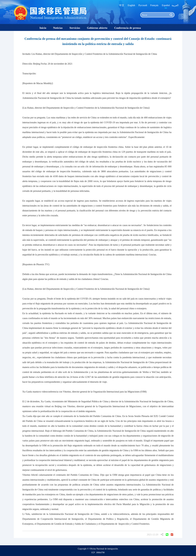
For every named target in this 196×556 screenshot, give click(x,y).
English (131, 5)
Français (154, 5)
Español (166, 5)
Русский (142, 5)
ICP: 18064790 (98, 552)
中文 (121, 5)
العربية (175, 5)
